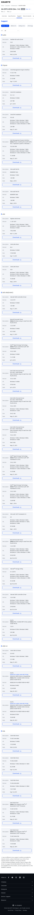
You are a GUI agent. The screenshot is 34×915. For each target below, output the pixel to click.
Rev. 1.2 (9, 11)
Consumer (4, 885)
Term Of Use (10, 910)
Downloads (16, 58)
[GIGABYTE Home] (6, 2)
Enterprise (4, 889)
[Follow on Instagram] (16, 877)
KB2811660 (19, 674)
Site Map (25, 910)
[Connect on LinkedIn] (20, 877)
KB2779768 (25, 674)
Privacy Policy (18, 910)
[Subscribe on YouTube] (12, 877)
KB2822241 (13, 674)
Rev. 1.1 (3, 11)
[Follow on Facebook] (8, 877)
